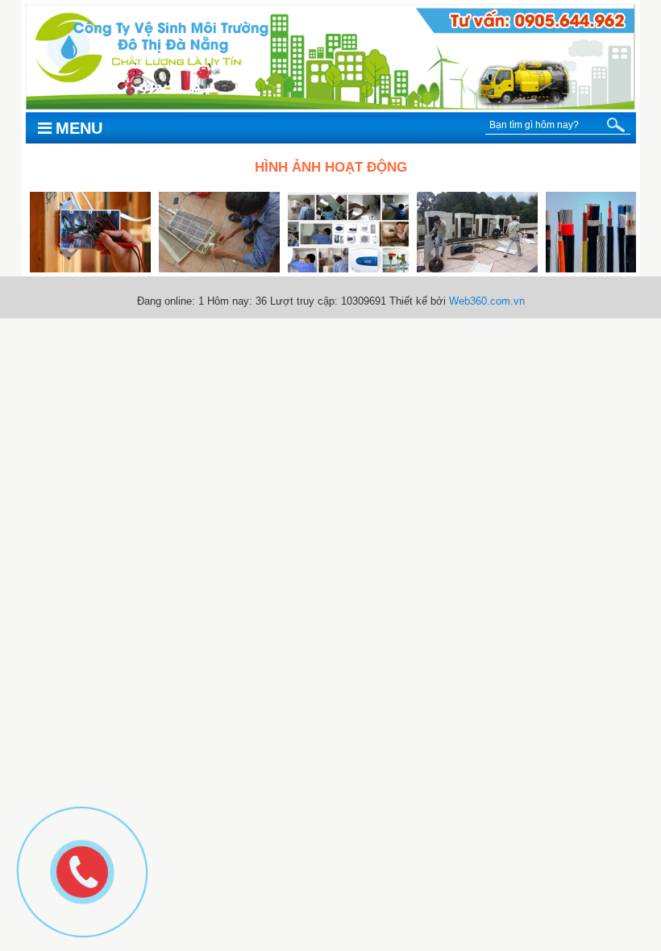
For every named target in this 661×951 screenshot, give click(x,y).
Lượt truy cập (302, 301)
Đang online (164, 301)
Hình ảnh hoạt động (331, 167)
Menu (79, 128)
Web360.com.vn (487, 301)
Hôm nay (228, 301)
